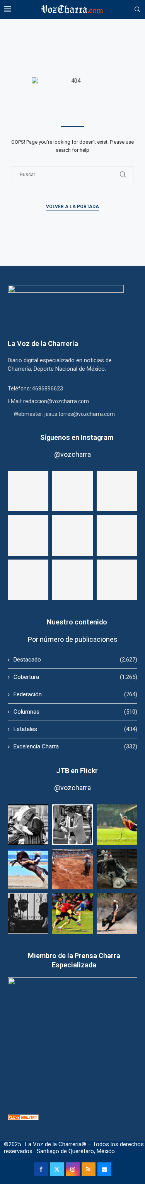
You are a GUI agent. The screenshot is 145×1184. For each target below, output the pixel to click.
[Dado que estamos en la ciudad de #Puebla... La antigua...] (28, 491)
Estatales (75, 729)
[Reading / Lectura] (28, 824)
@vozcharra (72, 454)
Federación (75, 694)
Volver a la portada (72, 206)
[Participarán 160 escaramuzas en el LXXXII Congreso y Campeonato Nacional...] (117, 580)
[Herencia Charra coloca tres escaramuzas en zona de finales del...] (117, 535)
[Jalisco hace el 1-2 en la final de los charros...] (28, 535)
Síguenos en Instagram (76, 437)
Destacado (75, 659)
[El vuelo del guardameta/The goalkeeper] (117, 824)
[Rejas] (28, 913)
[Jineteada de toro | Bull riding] (117, 913)
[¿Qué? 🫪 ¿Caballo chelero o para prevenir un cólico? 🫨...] (72, 580)
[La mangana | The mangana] (72, 869)
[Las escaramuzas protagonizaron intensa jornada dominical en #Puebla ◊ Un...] (28, 580)
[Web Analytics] (23, 1117)
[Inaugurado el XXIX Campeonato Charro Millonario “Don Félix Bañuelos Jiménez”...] (72, 491)
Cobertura (75, 676)
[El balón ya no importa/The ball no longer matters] (72, 913)
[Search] (137, 10)
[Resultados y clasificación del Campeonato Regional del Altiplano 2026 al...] (117, 491)
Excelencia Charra (75, 746)
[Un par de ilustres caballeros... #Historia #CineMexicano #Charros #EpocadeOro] (72, 535)
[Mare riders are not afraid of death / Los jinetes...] (28, 869)
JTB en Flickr (77, 771)
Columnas (75, 711)
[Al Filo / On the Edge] (117, 869)
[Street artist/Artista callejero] (72, 824)
